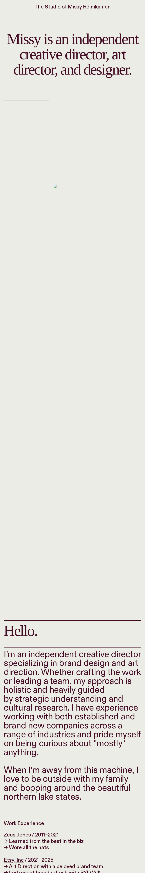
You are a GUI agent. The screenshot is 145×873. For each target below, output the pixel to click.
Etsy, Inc (14, 860)
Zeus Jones (18, 834)
